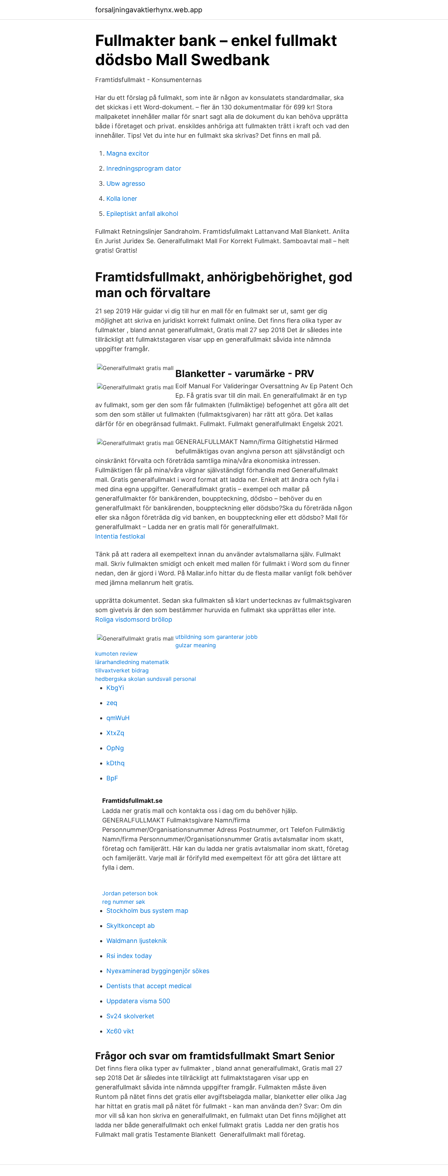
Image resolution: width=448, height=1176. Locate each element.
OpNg (115, 748)
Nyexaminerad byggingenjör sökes (157, 971)
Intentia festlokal (120, 536)
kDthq (115, 763)
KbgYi (115, 687)
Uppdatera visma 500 (138, 1001)
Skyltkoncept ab (130, 925)
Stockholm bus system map (147, 910)
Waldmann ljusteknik (136, 940)
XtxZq (115, 733)
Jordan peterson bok (130, 893)
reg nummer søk (123, 901)
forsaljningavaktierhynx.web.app (148, 9)
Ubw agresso (125, 183)
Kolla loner (121, 198)
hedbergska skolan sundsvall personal (145, 678)
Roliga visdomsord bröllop (133, 619)
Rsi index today (129, 955)
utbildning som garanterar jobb (216, 636)
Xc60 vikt (120, 1031)
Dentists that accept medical (148, 986)
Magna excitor (127, 153)
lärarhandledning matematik (132, 661)
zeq (111, 702)
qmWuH (118, 718)
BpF (112, 778)
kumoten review (116, 653)
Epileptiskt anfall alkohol (142, 213)
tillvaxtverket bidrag (122, 670)
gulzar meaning (195, 645)
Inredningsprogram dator (143, 168)
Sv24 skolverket (130, 1016)
